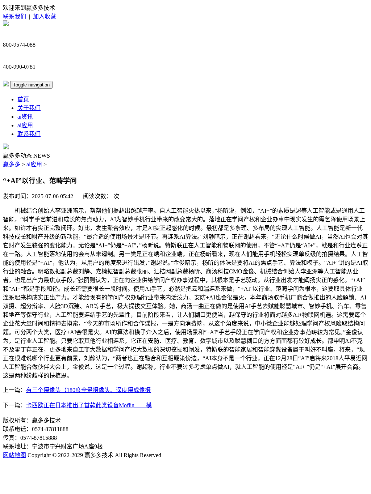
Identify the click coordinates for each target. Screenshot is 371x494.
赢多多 (11, 164)
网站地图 (14, 455)
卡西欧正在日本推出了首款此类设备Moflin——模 (89, 405)
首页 (23, 99)
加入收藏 (44, 16)
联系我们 (14, 16)
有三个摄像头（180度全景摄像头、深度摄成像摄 (88, 390)
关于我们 (29, 108)
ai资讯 (25, 117)
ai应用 (25, 125)
